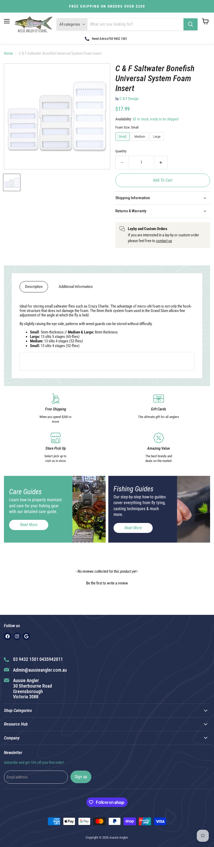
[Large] (157, 142)
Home (8, 53)
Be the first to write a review (107, 583)
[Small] (123, 142)
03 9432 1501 (118, 39)
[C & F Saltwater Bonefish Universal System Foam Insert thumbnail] (11, 182)
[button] (107, 582)
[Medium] (140, 142)
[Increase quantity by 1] (161, 162)
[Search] (190, 24)
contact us (164, 240)
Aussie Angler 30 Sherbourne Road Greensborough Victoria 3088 (32, 688)
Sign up (81, 776)
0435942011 (51, 659)
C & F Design (129, 98)
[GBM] (26, 636)
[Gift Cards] (158, 408)
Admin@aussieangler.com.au (40, 670)
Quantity (120, 151)
